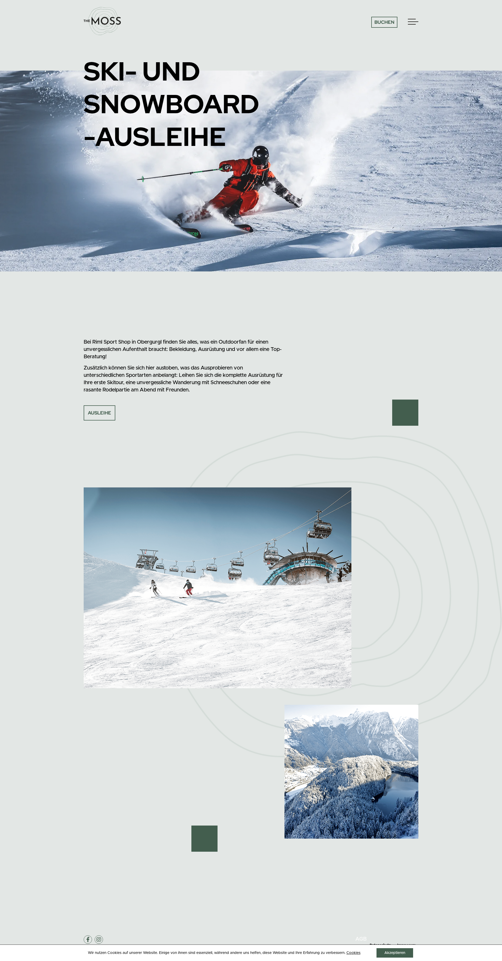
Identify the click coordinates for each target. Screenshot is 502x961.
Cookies (353, 953)
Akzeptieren (394, 953)
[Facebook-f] (88, 939)
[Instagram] (99, 939)
